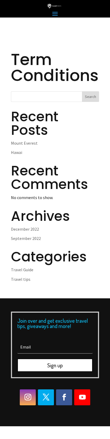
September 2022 (26, 238)
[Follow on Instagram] (28, 397)
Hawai (16, 152)
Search (90, 96)
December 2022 (25, 229)
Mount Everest (24, 143)
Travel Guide (22, 269)
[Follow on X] (46, 397)
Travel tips (20, 279)
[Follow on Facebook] (64, 397)
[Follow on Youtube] (82, 397)
